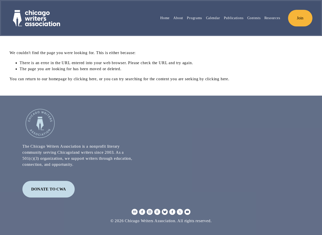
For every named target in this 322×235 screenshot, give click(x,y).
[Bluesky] (165, 212)
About (178, 18)
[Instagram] (150, 212)
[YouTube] (187, 212)
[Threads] (157, 212)
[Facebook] (142, 212)
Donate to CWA (48, 189)
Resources (272, 18)
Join (300, 18)
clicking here (85, 79)
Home (165, 18)
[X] (180, 212)
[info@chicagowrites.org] (135, 212)
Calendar (213, 18)
